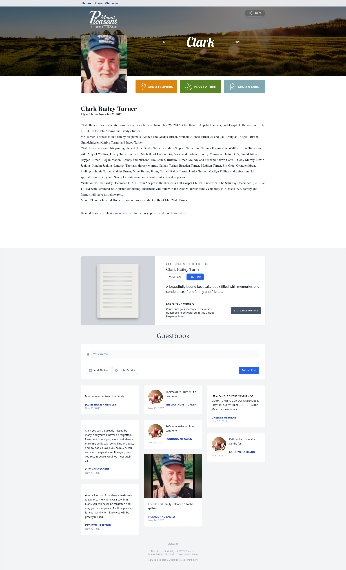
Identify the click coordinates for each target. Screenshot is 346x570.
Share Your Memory (246, 310)
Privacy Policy (163, 554)
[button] (173, 476)
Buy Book (195, 277)
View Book (175, 277)
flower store (178, 213)
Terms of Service (182, 554)
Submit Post (249, 370)
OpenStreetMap (177, 559)
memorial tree (124, 213)
